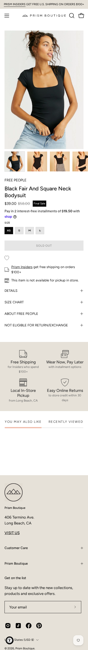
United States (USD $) (19, 639)
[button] (71, 15)
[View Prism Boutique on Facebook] (28, 625)
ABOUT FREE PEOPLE (21, 314)
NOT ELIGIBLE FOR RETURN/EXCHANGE (36, 325)
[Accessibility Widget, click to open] (10, 640)
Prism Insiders (21, 267)
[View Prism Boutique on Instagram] (8, 625)
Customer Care (16, 548)
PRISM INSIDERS (14, 4)
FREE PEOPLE (15, 180)
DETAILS (11, 291)
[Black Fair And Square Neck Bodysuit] (15, 161)
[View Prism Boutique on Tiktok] (18, 625)
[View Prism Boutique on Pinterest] (39, 625)
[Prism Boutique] (44, 15)
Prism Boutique (15, 508)
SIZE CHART (14, 302)
